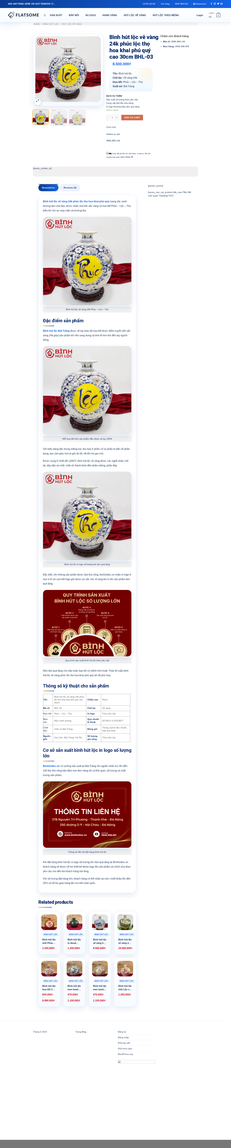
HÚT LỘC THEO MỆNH (166, 15)
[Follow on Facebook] (211, 4)
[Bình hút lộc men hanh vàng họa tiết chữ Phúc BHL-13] (100, 969)
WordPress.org (125, 1054)
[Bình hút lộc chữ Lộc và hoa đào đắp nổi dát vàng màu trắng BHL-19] (125, 969)
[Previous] (40, 69)
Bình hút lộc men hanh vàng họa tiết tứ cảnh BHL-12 (74, 988)
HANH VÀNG (109, 15)
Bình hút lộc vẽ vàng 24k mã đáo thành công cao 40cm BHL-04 (125, 941)
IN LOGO (90, 15)
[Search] (45, 15)
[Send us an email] (221, 4)
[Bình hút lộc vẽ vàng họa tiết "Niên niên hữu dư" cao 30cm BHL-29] (100, 922)
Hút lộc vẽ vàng (72, 24)
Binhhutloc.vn (51, 766)
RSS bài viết (124, 1043)
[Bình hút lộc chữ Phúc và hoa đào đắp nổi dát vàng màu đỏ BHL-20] (49, 922)
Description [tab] (48, 187)
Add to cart (132, 117)
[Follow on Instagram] (215, 4)
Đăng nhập (123, 1037)
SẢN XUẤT (56, 15)
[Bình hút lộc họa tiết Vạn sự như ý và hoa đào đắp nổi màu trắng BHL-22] (49, 969)
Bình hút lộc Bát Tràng (56, 331)
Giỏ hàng (165, 4)
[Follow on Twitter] (218, 4)
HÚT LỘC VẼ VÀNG (135, 15)
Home (36, 24)
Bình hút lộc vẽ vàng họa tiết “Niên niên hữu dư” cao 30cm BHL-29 (99, 941)
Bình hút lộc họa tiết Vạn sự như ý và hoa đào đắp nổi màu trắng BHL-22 (49, 988)
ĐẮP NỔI (74, 15)
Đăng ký (122, 1032)
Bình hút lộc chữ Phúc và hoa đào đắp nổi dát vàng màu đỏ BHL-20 (49, 941)
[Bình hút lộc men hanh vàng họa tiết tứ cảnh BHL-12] (74, 969)
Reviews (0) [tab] (70, 187)
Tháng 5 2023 (40, 1032)
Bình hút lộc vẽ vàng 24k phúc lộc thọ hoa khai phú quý (76, 201)
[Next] (95, 69)
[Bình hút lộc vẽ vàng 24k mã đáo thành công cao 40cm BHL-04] (125, 922)
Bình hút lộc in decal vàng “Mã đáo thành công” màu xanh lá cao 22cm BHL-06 (74, 941)
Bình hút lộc (51, 24)
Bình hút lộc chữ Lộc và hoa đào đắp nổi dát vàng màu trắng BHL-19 (125, 988)
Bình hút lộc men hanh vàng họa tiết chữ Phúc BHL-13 (99, 988)
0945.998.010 (181, 4)
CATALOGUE (149, 4)
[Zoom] (37, 101)
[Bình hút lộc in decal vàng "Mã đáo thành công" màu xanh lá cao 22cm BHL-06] (74, 922)
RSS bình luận (125, 1048)
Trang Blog (80, 1032)
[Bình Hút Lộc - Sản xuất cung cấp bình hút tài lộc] (23, 15)
